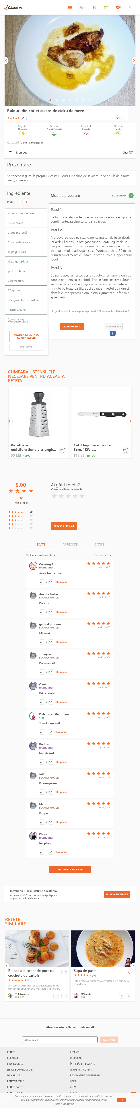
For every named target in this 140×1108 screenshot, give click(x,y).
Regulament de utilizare (85, 1075)
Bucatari (12, 1058)
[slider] (13, 118)
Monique (21, 152)
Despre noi (76, 1058)
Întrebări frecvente (82, 1063)
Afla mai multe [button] (64, 1104)
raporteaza (113, 326)
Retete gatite (15, 1087)
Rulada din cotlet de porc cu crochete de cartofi (31, 973)
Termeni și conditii (81, 1069)
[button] (46, 581)
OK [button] (121, 1100)
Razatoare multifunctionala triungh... (33, 447)
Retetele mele (15, 1081)
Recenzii (75, 1052)
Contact (75, 1093)
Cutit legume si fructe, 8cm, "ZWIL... (93, 447)
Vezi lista (26, 347)
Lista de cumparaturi (20, 1069)
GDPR (73, 1081)
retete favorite (16, 1093)
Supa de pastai (85, 970)
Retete (11, 1052)
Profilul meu (15, 1063)
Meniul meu (14, 1075)
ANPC (73, 1087)
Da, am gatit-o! (71, 326)
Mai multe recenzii (70, 869)
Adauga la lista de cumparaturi (26, 336)
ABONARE (109, 1039)
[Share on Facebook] (113, 333)
